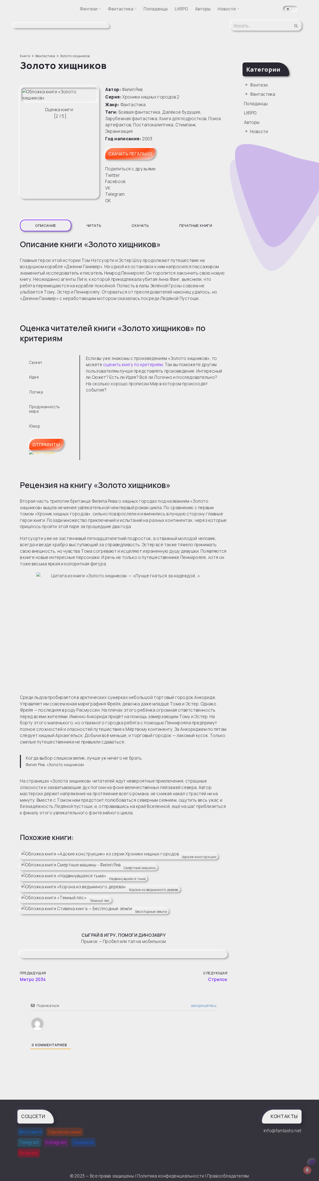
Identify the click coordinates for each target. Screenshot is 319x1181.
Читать (93, 238)
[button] (100, 9)
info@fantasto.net (283, 1143)
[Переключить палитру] (290, 9)
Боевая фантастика (139, 125)
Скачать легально (130, 167)
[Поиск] (296, 32)
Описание (45, 238)
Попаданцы (156, 9)
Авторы (203, 9)
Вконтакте (30, 1145)
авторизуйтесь (203, 1018)
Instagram (56, 1155)
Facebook (83, 1155)
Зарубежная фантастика (131, 132)
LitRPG (181, 9)
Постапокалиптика (153, 138)
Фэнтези (259, 98)
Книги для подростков (183, 132)
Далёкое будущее (181, 125)
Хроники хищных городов (149, 110)
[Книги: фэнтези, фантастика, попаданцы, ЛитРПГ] (57, 32)
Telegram (29, 1155)
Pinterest (28, 1166)
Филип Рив (132, 102)
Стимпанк (185, 138)
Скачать (140, 238)
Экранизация (119, 144)
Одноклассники (64, 1145)
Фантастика (133, 118)
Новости (259, 145)
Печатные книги (195, 238)
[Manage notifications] (307, 1170)
